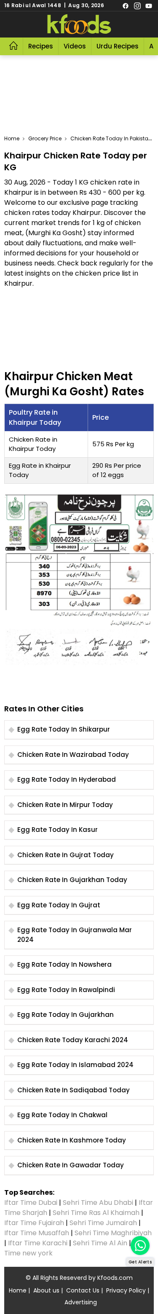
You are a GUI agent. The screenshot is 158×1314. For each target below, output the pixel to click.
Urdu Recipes (117, 46)
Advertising (80, 1302)
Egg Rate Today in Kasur (57, 829)
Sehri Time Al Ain (100, 1243)
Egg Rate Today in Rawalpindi (66, 989)
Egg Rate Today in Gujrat (58, 905)
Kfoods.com (115, 1278)
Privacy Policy (126, 1290)
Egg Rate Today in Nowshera (64, 964)
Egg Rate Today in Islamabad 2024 (75, 1064)
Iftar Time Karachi (37, 1243)
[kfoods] (79, 24)
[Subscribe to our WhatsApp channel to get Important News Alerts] (140, 1245)
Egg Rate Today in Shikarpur (63, 729)
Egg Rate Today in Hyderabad (66, 779)
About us (46, 1290)
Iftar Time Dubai (30, 1202)
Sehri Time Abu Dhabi (98, 1202)
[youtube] (149, 5)
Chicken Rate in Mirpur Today (65, 804)
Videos (75, 46)
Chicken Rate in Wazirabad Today (73, 754)
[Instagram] (137, 5)
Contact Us (82, 1290)
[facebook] (125, 5)
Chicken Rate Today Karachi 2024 (72, 1039)
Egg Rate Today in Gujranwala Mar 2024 (74, 934)
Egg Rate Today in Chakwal (62, 1114)
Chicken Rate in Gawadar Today (70, 1165)
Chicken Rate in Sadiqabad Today (73, 1090)
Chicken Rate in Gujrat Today (65, 854)
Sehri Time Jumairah (103, 1223)
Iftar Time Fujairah (34, 1223)
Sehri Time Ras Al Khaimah (96, 1212)
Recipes (40, 46)
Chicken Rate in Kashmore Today (71, 1140)
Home (11, 138)
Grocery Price (45, 138)
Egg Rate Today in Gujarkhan (65, 1014)
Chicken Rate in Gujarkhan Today (72, 879)
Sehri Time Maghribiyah (113, 1233)
